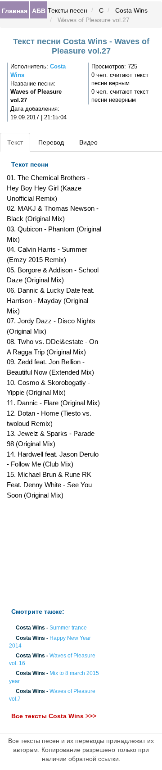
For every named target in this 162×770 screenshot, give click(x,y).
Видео (88, 142)
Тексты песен (67, 10)
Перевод (51, 142)
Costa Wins (131, 10)
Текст (15, 142)
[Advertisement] (54, 554)
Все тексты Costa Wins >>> (53, 716)
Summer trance (68, 628)
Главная (14, 10)
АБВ (38, 10)
